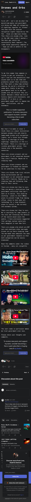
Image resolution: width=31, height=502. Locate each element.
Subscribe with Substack (16, 483)
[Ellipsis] (29, 399)
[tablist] (8, 384)
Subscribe (21, 2)
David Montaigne (9, 11)
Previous (6, 372)
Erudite (7, 400)
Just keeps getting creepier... (8, 440)
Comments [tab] (5, 384)
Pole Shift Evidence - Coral (10, 426)
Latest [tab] (7, 420)
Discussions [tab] (14, 420)
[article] (15, 430)
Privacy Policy (20, 490)
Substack (7, 498)
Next (25, 372)
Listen (27, 12)
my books (17, 348)
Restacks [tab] (12, 384)
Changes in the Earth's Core (9, 443)
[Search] (28, 420)
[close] (26, 453)
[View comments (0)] (9, 435)
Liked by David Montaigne (12, 401)
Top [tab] (3, 420)
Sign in (27, 2)
